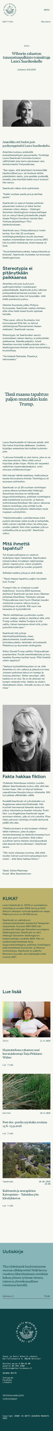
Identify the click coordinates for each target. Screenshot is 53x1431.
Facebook (7, 1380)
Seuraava (45, 21)
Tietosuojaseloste (13, 1395)
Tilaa (47, 1296)
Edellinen (8, 21)
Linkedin (7, 1382)
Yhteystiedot (10, 1399)
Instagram (8, 1377)
